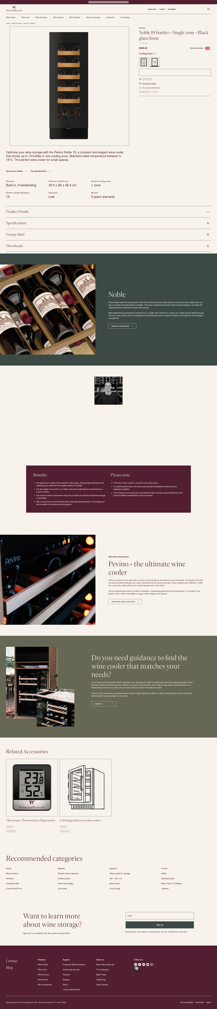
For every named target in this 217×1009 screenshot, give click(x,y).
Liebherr (165, 888)
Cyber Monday (102, 984)
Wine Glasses (74, 17)
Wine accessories (93, 17)
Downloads (14, 246)
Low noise (62, 888)
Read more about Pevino (120, 326)
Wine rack (25, 17)
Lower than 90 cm (14, 888)
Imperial (113, 868)
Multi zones (115, 883)
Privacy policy (199, 1002)
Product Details (17, 212)
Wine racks (42, 969)
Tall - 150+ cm (116, 878)
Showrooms (152, 9)
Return (65, 984)
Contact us (98, 704)
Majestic (61, 868)
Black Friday (101, 974)
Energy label (15, 234)
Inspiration (110, 17)
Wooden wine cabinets (68, 873)
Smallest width (12, 883)
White (163, 873)
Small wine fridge (65, 883)
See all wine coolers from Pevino (123, 601)
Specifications (16, 223)
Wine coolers (43, 964)
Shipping (66, 979)
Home (8, 23)
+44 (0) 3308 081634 (71, 989)
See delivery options (149, 83)
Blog (9, 968)
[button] (69, 86)
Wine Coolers (16, 23)
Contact (162, 9)
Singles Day (101, 979)
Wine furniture (43, 974)
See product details (196, 48)
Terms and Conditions (186, 1002)
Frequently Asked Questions (74, 964)
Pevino (25, 23)
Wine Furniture (41, 17)
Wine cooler (10, 17)
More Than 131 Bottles (171, 883)
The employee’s (102, 969)
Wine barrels (58, 17)
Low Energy (115, 888)
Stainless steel (167, 878)
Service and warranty (71, 969)
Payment (66, 974)
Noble (32, 23)
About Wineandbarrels (105, 964)
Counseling (125, 17)
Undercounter (64, 878)
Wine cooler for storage (120, 873)
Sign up (159, 924)
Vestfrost (10, 878)
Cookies (208, 1002)
